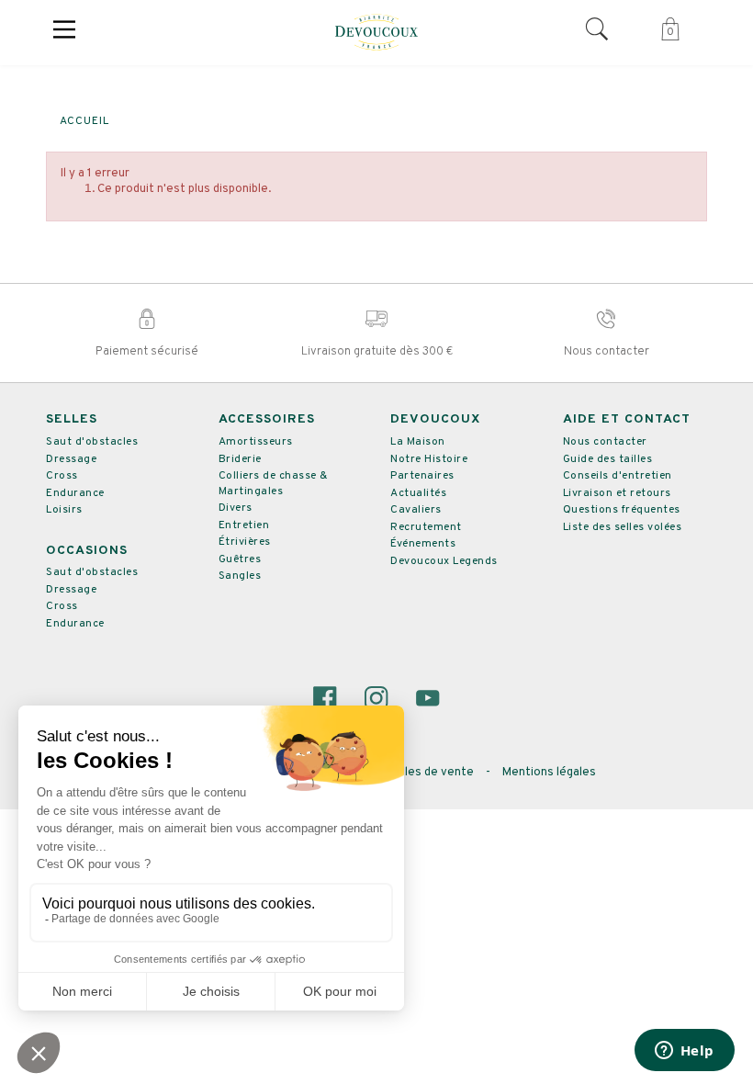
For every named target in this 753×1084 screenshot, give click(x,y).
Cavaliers (416, 509)
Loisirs (64, 509)
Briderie (240, 459)
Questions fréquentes (621, 509)
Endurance (75, 493)
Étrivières (245, 542)
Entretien (244, 525)
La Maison (417, 442)
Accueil (84, 121)
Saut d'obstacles (92, 442)
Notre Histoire (428, 459)
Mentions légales (549, 772)
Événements (422, 543)
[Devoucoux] (376, 32)
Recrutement (426, 527)
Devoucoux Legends (444, 561)
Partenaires (422, 476)
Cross (62, 476)
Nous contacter (605, 442)
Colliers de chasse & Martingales (273, 484)
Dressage (71, 459)
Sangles (240, 576)
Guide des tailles (608, 459)
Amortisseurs (256, 442)
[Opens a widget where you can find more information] (684, 1052)
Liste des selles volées (622, 527)
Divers (236, 508)
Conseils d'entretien (617, 476)
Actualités (418, 493)
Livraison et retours (617, 493)
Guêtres (240, 559)
